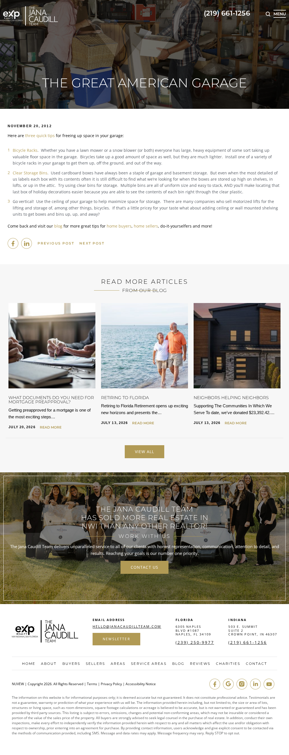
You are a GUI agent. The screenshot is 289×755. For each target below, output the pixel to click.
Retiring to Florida (125, 397)
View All (144, 451)
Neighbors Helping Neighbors (231, 397)
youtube (269, 684)
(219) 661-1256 (227, 13)
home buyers (119, 226)
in (255, 684)
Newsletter (116, 639)
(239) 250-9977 (195, 642)
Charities (228, 663)
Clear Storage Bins (30, 173)
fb (214, 684)
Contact (256, 663)
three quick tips (40, 135)
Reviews (200, 663)
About (49, 663)
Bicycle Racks (25, 150)
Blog (178, 663)
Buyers (71, 663)
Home (28, 663)
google (228, 684)
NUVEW (18, 684)
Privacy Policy (111, 684)
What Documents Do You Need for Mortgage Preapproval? (51, 399)
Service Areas (148, 663)
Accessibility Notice (141, 684)
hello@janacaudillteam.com (127, 626)
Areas (118, 663)
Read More (51, 427)
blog (58, 226)
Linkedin (26, 243)
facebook (13, 243)
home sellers (146, 226)
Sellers (95, 663)
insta (242, 684)
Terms (92, 684)
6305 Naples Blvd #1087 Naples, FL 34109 (193, 630)
